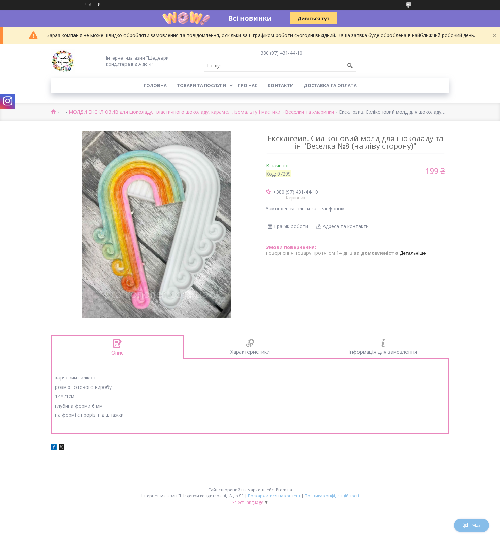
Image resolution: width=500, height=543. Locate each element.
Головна (155, 85)
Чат (476, 525)
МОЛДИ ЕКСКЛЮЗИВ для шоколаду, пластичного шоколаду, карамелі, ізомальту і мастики (174, 112)
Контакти (281, 85)
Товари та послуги (201, 85)
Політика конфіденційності (332, 496)
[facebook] (54, 448)
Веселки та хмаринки (309, 112)
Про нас (247, 85)
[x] (61, 448)
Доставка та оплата (330, 85)
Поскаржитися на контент (274, 496)
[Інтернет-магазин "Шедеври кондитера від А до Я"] (63, 61)
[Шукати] (350, 65)
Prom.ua (284, 490)
